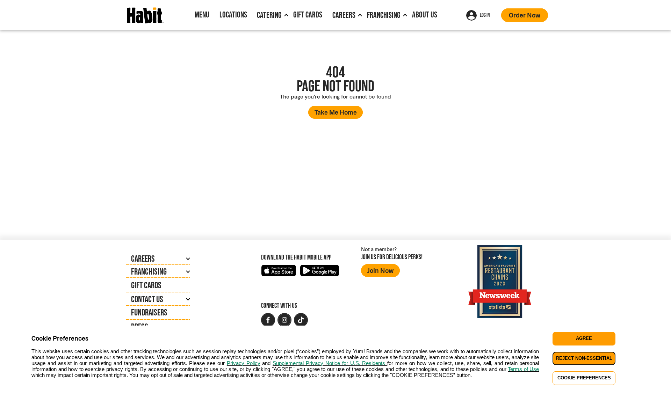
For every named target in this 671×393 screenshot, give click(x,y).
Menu (202, 14)
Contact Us (147, 299)
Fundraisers (149, 312)
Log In (485, 15)
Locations (233, 14)
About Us (424, 14)
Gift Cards (307, 14)
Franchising (383, 15)
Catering (269, 15)
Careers (343, 15)
